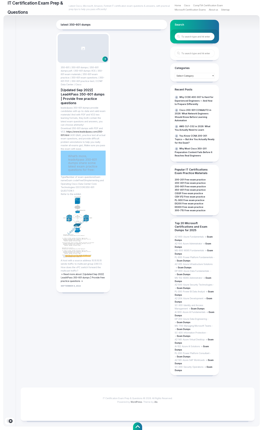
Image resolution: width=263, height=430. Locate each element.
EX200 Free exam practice (189, 203)
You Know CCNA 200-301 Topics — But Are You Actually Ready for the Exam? (194, 139)
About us (213, 9)
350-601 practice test (82, 81)
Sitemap (225, 9)
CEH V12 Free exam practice (190, 196)
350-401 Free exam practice (190, 190)
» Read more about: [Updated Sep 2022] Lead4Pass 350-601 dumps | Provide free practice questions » (83, 277)
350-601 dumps (79, 67)
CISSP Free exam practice (189, 193)
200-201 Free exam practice (190, 179)
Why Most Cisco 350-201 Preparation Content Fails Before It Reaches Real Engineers (193, 152)
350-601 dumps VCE (85, 70)
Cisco (187, 5)
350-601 (65, 67)
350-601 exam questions (84, 77)
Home (178, 5)
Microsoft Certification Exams (190, 9)
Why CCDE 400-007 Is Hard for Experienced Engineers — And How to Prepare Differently (194, 100)
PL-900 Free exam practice (189, 200)
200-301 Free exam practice (190, 183)
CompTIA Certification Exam (208, 5)
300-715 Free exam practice (190, 210)
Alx (156, 401)
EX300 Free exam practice (189, 207)
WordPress (136, 401)
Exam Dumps (183, 260)
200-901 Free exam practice (190, 186)
